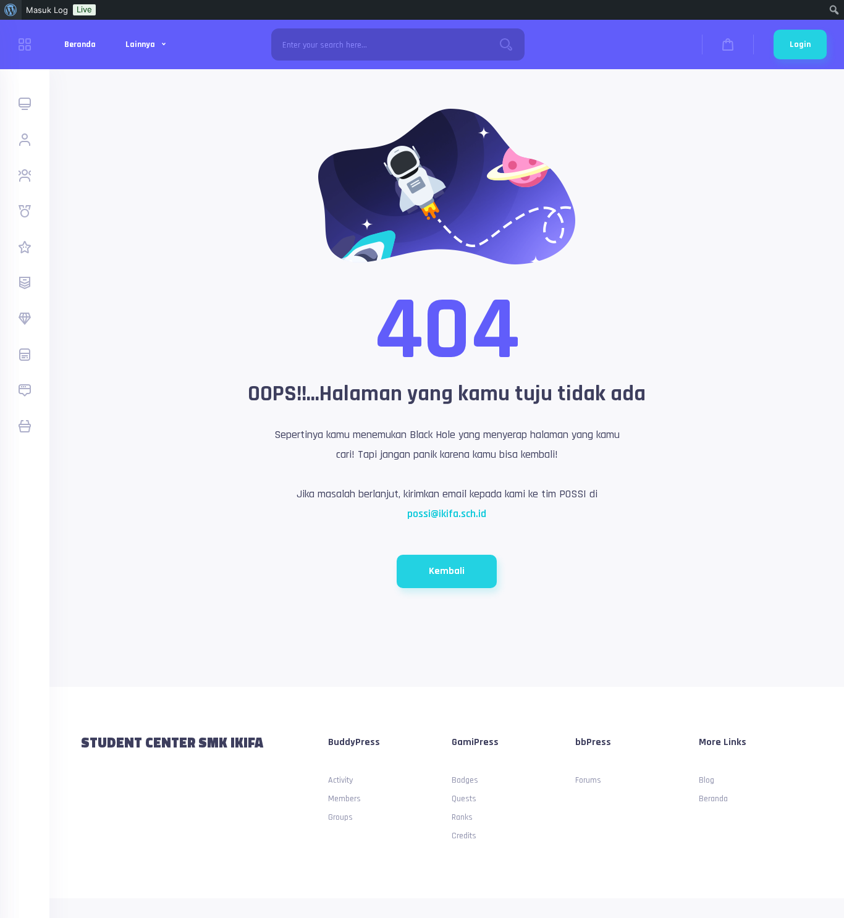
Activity (340, 780)
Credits (464, 836)
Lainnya (141, 44)
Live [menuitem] (84, 9)
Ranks (462, 817)
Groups (340, 817)
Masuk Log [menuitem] (47, 10)
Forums (588, 780)
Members (344, 798)
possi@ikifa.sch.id (446, 514)
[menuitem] (11, 10)
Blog (706, 780)
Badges (465, 780)
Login (800, 44)
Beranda (80, 44)
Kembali (447, 571)
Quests (464, 798)
